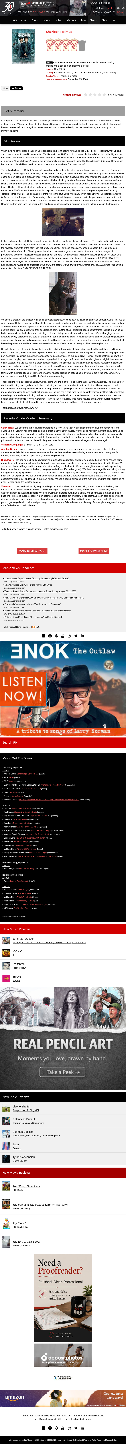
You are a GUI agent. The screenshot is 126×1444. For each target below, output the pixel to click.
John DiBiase (9, 408)
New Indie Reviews (15, 1097)
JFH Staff (77, 1415)
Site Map (66, 1415)
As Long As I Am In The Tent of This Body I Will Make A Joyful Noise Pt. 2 (49, 800)
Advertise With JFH (94, 1415)
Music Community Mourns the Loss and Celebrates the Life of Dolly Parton (37, 611)
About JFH (27, 1415)
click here (63, 529)
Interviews (71, 20)
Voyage (16, 980)
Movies (93, 20)
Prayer (67, 1419)
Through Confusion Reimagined (28, 1123)
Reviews (46, 20)
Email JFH (55, 1415)
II (13, 955)
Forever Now (19, 968)
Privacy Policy (111, 1440)
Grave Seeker (20, 1161)
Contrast (17, 1148)
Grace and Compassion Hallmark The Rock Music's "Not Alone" (32, 604)
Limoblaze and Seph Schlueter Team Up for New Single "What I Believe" (36, 578)
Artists (34, 20)
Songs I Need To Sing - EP (26, 1110)
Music (23, 20)
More (104, 20)
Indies (58, 20)
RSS (37, 627)
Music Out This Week (17, 758)
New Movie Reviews (16, 1172)
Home (13, 20)
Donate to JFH (54, 1419)
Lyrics (83, 20)
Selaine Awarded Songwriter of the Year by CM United (28, 585)
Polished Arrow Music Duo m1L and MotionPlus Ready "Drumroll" (33, 617)
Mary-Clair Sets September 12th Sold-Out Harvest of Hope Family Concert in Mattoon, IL (44, 598)
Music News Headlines (18, 568)
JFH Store (40, 1419)
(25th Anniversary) (40, 1204)
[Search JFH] (114, 20)
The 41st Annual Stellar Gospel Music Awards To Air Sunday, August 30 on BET (40, 591)
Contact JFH (41, 1415)
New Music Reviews (16, 929)
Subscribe (78, 1419)
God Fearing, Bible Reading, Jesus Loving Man (36, 1135)
